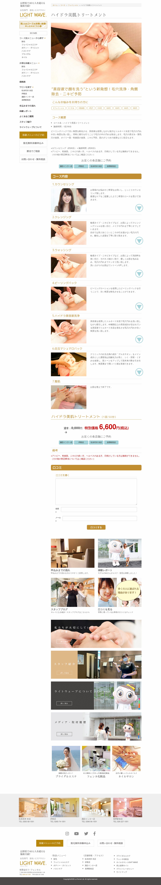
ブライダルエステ (123, 855)
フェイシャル (59, 108)
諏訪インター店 (28, 97)
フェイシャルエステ (29, 44)
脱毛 (23, 41)
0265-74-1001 (60, 821)
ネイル (24, 57)
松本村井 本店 (27, 90)
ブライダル (26, 54)
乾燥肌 (82, 108)
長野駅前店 (26, 100)
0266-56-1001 (91, 821)
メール (58, 519)
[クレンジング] (68, 232)
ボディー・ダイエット (30, 48)
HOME (33, 33)
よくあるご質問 (26, 116)
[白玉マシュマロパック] (68, 364)
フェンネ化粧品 (122, 859)
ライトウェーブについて (30, 127)
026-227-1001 (122, 821)
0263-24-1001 (26, 874)
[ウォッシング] (68, 265)
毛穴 (91, 108)
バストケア (26, 51)
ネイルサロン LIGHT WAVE (127, 862)
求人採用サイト (122, 865)
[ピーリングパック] (68, 298)
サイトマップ (121, 872)
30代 (117, 108)
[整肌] (68, 396)
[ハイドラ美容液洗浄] (68, 331)
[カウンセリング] (68, 199)
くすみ (71, 108)
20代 (109, 108)
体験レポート (25, 111)
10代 (100, 108)
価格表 (22, 81)
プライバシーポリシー (125, 868)
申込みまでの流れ (27, 105)
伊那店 (24, 93)
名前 (57, 510)
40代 (126, 108)
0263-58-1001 (28, 821)
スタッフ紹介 (25, 121)
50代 (135, 108)
